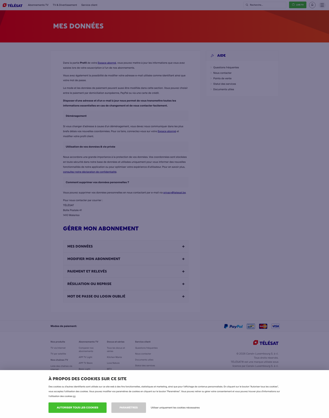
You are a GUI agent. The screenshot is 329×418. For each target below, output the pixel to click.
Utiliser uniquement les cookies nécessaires (175, 407)
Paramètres (129, 407)
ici (74, 396)
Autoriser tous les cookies (77, 407)
